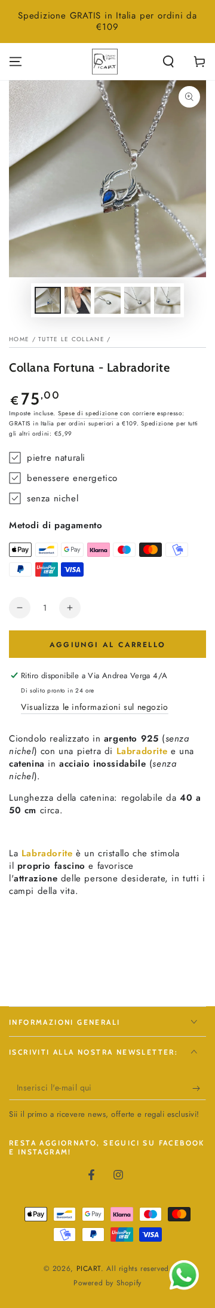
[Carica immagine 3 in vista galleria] (107, 300)
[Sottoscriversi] (199, 1088)
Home (19, 339)
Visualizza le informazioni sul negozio (94, 707)
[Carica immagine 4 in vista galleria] (137, 300)
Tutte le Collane (71, 339)
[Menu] (15, 61)
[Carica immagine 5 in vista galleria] (167, 300)
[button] (168, 61)
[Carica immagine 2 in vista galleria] (77, 300)
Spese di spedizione (88, 413)
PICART (89, 1268)
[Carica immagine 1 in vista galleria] (48, 300)
